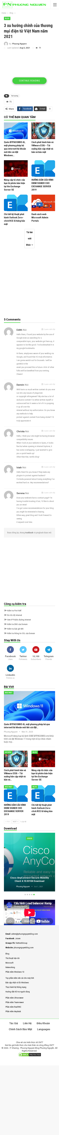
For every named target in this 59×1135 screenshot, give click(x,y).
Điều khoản (43, 1023)
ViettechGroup (21, 943)
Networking (10, 967)
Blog (7, 18)
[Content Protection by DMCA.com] (29, 1054)
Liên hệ (27, 1023)
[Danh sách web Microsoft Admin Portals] (43, 203)
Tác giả (13, 1023)
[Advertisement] (29, 72)
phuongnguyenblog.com (24, 947)
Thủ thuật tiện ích (13, 958)
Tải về (29, 838)
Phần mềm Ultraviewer (14, 998)
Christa (21, 431)
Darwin (20, 384)
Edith (19, 329)
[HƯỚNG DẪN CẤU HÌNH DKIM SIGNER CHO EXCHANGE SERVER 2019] (43, 168)
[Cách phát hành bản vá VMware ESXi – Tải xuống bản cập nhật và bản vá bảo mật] (43, 130)
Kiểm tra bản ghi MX (13, 629)
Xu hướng (14, 96)
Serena (21, 493)
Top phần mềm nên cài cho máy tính (20, 978)
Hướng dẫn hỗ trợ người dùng (18, 991)
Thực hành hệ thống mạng (16, 987)
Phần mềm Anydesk (13, 1011)
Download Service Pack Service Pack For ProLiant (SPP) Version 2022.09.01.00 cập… (29, 877)
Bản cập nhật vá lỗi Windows (17, 982)
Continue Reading (29, 80)
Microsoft (10, 963)
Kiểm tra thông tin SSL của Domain (19, 633)
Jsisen (17, 938)
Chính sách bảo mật (20, 1029)
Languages (43, 1029)
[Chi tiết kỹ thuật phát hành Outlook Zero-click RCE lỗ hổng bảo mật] (16, 203)
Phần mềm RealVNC (13, 1007)
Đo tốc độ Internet (13, 615)
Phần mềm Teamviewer (15, 1002)
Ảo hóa (8, 752)
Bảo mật (8, 693)
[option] (29, 862)
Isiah (19, 467)
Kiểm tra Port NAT (13, 610)
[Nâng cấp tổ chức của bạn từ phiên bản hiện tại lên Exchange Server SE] (16, 168)
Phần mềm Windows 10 (15, 972)
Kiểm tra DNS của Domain (16, 624)
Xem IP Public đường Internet (17, 620)
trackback (29, 532)
